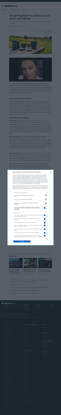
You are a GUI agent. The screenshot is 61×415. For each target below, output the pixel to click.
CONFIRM (22, 241)
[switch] (45, 195)
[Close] (51, 172)
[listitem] (30, 192)
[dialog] (30, 207)
